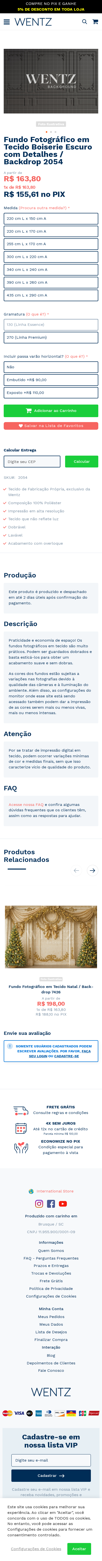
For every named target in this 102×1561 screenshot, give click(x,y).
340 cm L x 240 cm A (27, 269)
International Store (54, 1191)
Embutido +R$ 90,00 (27, 379)
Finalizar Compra (51, 1339)
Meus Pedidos (51, 1316)
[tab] (51, 575)
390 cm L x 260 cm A (27, 282)
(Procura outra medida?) (43, 207)
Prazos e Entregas (51, 1265)
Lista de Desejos (51, 1332)
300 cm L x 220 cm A (27, 256)
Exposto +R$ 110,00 (25, 392)
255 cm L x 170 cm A (26, 244)
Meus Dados (51, 1324)
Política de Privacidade (51, 1288)
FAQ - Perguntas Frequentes (51, 1258)
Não (10, 367)
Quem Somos (51, 1250)
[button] (46, 132)
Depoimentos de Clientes (51, 1363)
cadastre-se (66, 1056)
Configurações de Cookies (51, 1296)
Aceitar (79, 1548)
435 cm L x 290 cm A (27, 295)
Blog (51, 1355)
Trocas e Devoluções (51, 1273)
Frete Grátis (51, 1281)
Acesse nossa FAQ (26, 804)
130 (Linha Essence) (25, 324)
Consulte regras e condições (60, 1112)
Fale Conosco (51, 1370)
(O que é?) (36, 314)
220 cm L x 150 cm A (26, 218)
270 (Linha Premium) (27, 337)
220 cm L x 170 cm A (26, 231)
